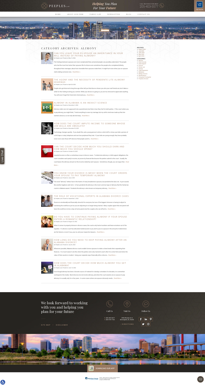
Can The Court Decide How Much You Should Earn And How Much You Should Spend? (89, 147)
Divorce (141, 65)
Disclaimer (62, 325)
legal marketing (111, 378)
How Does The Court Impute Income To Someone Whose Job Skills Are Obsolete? (89, 124)
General (141, 69)
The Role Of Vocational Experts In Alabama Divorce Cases (91, 196)
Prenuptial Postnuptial (145, 77)
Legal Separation (143, 70)
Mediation (141, 72)
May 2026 (141, 54)
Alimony (141, 60)
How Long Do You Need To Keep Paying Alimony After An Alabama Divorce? (90, 241)
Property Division (143, 78)
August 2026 (142, 49)
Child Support (142, 63)
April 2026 (141, 56)
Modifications (142, 75)
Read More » (76, 72)
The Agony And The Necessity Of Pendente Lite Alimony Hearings (89, 80)
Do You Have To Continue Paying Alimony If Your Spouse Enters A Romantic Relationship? (90, 217)
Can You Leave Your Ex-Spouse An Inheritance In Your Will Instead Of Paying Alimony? (88, 54)
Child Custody (142, 62)
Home (58, 14)
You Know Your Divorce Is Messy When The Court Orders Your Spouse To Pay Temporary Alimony (90, 174)
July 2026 (141, 51)
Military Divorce (143, 74)
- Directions (127, 324)
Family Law (95, 14)
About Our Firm (75, 14)
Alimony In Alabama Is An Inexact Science (80, 102)
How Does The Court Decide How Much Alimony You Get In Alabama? (90, 264)
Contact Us (144, 14)
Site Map (45, 325)
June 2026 (141, 52)
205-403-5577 (149, 6)
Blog (128, 14)
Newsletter (113, 14)
